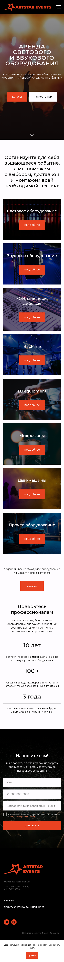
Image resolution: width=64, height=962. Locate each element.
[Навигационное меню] (58, 7)
